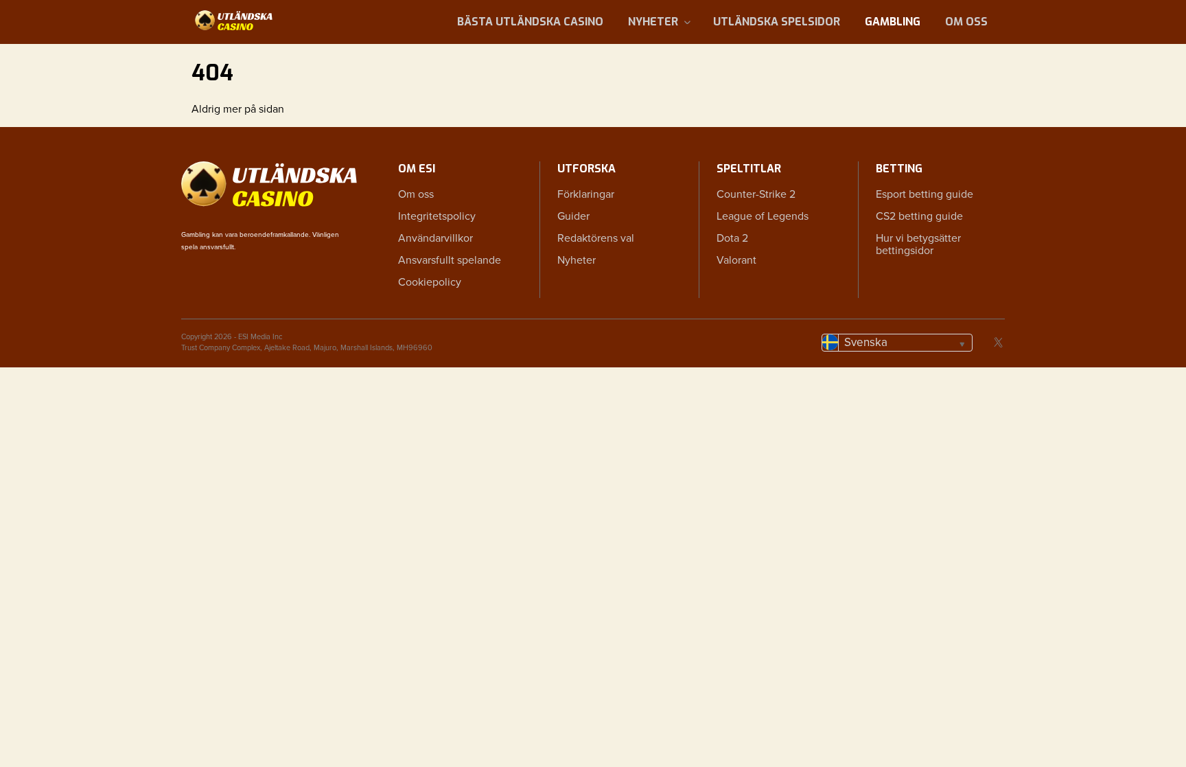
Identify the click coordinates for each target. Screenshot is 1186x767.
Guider (573, 216)
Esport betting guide (924, 194)
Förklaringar (585, 194)
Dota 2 (732, 238)
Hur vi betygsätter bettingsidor (918, 244)
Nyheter (653, 21)
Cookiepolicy (429, 282)
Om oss (966, 21)
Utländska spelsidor (776, 21)
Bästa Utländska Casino (530, 21)
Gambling (892, 21)
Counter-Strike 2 (756, 194)
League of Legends (763, 216)
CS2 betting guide (919, 216)
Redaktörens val (595, 238)
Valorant (736, 260)
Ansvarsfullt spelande (449, 260)
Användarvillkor (435, 238)
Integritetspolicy (437, 216)
